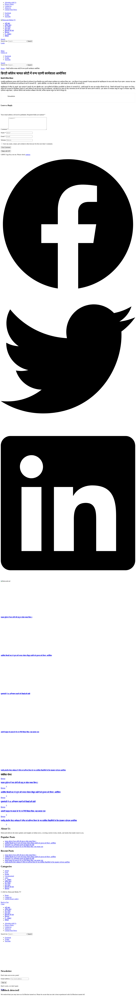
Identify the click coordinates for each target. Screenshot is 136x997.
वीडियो (7, 36)
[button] (68, 224)
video (6, 878)
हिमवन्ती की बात (9, 30)
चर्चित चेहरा (8, 25)
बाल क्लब (7, 29)
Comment (4, 129)
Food (6, 872)
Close (2, 904)
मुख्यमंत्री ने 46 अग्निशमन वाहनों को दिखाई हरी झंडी (15, 693)
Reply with (6, 151)
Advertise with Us (10, 2)
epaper (7, 871)
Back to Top (5, 902)
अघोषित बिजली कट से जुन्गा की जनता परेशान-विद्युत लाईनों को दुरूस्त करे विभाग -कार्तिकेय (26, 655)
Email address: (5, 979)
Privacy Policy (9, 4)
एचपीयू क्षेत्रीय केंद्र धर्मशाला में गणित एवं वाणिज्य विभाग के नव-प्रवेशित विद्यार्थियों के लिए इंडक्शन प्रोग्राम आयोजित (33, 770)
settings (28, 154)
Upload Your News (11, 9)
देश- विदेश (7, 27)
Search (30, 41)
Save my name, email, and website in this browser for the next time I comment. (28, 144)
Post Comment (6, 147)
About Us (8, 8)
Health (7, 874)
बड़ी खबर (7, 23)
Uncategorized (9, 876)
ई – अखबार (8, 34)
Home (3, 68)
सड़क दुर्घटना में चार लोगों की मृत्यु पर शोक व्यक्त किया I (16, 617)
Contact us (8, 6)
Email (3, 136)
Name (3, 133)
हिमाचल (7, 32)
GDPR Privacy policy (12, 899)
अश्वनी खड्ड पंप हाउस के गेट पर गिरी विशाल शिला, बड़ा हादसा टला (20, 732)
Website (3, 140)
